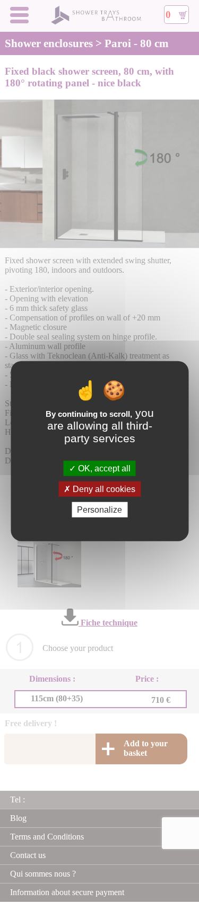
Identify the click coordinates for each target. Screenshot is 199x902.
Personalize (99, 509)
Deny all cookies (103, 488)
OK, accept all (103, 467)
